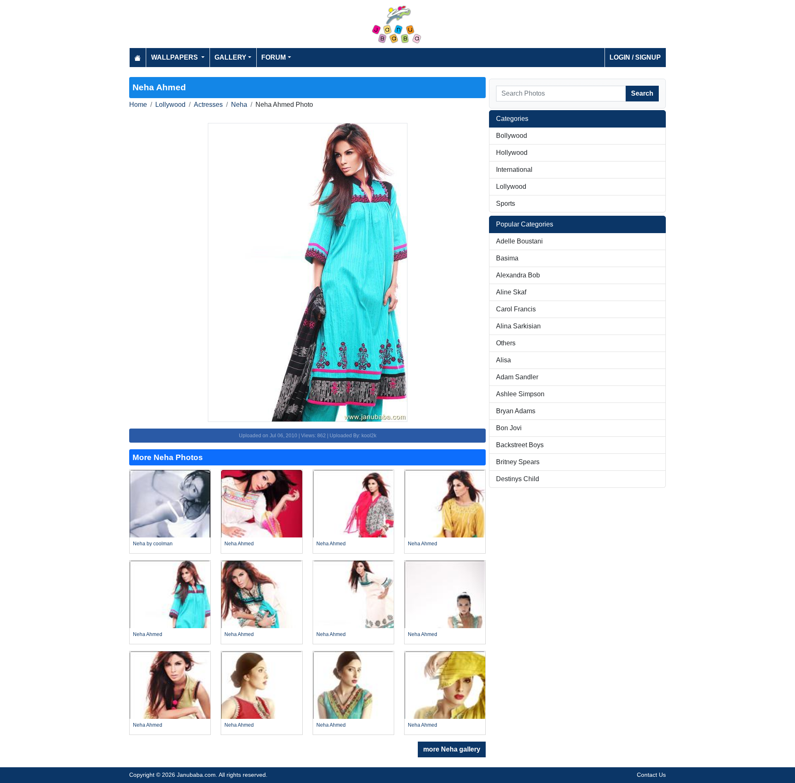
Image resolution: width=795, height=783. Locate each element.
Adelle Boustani (519, 241)
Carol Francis (516, 309)
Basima (507, 258)
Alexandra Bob (518, 275)
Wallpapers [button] (175, 57)
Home (138, 104)
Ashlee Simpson (520, 394)
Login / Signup (635, 57)
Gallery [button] (230, 57)
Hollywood (512, 152)
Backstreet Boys (520, 444)
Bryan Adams (515, 410)
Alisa (503, 360)
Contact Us (651, 774)
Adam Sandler (517, 377)
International (514, 169)
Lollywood (170, 104)
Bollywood (511, 135)
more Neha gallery (451, 749)
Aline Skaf (511, 292)
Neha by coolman (153, 544)
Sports (505, 203)
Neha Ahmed (239, 544)
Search (642, 93)
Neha (239, 104)
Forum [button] (273, 57)
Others (506, 343)
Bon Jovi (509, 427)
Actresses (208, 104)
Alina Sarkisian (518, 326)
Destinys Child (517, 478)
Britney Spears (518, 461)
